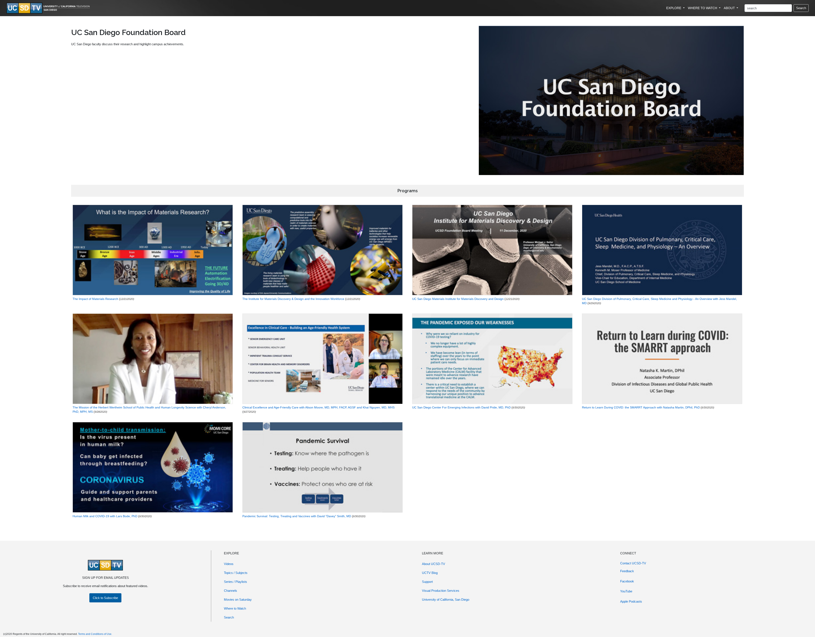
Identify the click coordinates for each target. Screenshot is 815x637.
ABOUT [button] (730, 8)
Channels (230, 590)
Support (427, 581)
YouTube (626, 591)
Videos (228, 564)
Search (801, 8)
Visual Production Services (440, 590)
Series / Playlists (235, 581)
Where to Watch (235, 608)
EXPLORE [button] (674, 8)
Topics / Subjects (235, 573)
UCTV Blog (430, 573)
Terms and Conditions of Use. (95, 634)
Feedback (627, 571)
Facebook (627, 581)
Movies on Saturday (238, 599)
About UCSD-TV (433, 564)
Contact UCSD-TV (633, 563)
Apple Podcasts (631, 601)
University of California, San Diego (445, 599)
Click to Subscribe (105, 598)
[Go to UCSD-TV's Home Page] (48, 8)
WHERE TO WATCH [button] (703, 8)
